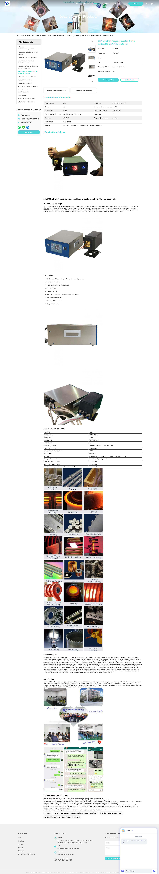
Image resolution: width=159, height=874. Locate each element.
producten (95, 4)
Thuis (76, 4)
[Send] (154, 871)
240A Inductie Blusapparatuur (110, 813)
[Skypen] (27, 127)
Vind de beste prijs (108, 80)
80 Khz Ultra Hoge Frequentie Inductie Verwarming (62, 817)
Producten (27, 35)
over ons (85, 4)
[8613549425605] (67, 860)
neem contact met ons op (118, 4)
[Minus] (154, 831)
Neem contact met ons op (26, 854)
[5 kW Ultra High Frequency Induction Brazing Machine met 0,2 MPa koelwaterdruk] (65, 60)
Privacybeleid (30, 872)
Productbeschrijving (84, 90)
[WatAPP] (19, 127)
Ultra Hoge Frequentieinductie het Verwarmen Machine (48, 35)
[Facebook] (59, 860)
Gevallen (21, 851)
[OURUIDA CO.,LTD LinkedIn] (63, 860)
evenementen (107, 4)
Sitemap (38, 872)
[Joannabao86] (70, 860)
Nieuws (20, 847)
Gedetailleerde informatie (56, 90)
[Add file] (122, 871)
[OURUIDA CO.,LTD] (7, 3)
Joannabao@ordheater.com (30, 119)
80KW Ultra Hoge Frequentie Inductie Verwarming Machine (75, 813)
